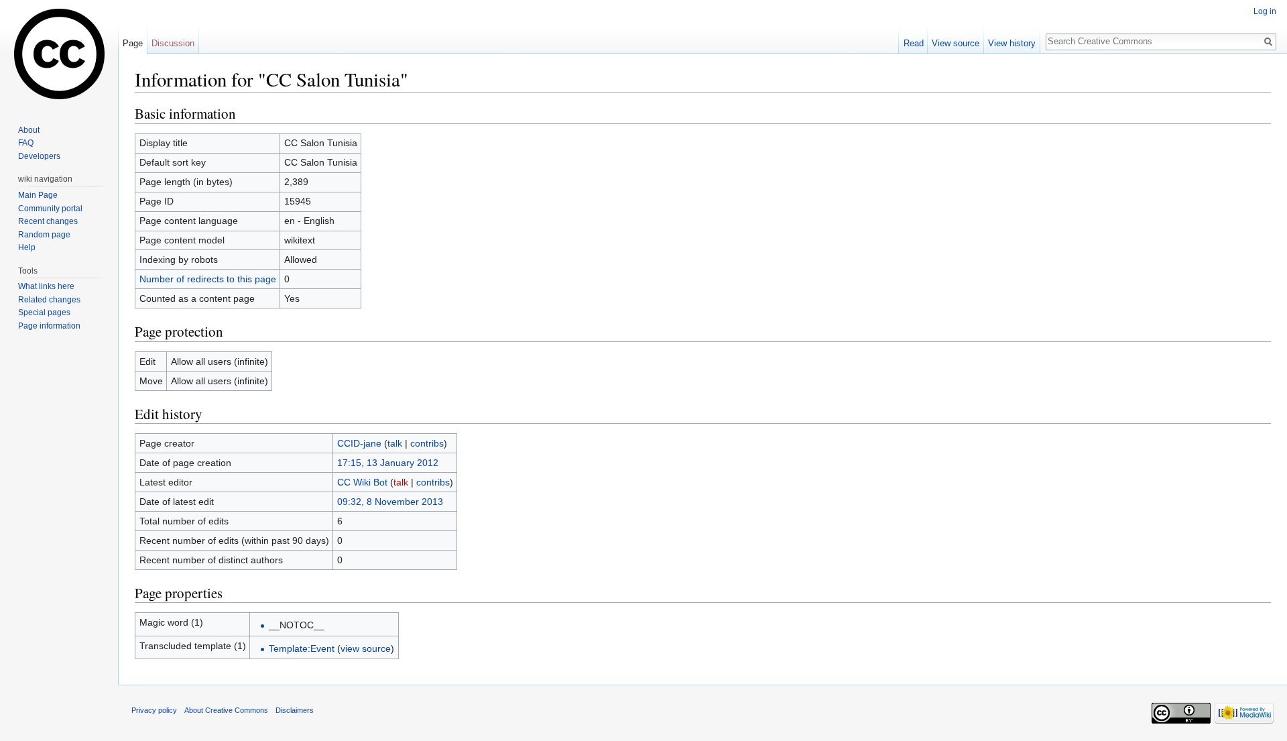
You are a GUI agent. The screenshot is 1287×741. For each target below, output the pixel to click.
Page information (49, 326)
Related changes (49, 299)
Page (133, 43)
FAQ (26, 143)
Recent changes (48, 221)
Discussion (172, 43)
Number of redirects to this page (207, 279)
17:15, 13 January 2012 (387, 462)
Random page (44, 234)
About (29, 130)
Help (27, 247)
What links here (46, 286)
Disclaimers (294, 710)
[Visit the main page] (59, 53)
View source (955, 43)
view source (366, 648)
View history (1012, 43)
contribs (427, 443)
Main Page (38, 195)
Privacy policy (154, 710)
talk (394, 443)
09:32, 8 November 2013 (390, 501)
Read (914, 43)
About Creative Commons (226, 710)
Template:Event (301, 648)
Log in (1264, 11)
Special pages (44, 312)
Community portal (50, 208)
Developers (39, 156)
